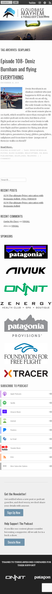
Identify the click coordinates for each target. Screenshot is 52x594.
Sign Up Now (13, 513)
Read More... (7, 147)
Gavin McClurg (11, 221)
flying (4, 153)
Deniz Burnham (38, 150)
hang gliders (16, 153)
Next (47, 578)
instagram (39, 2)
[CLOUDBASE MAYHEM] (23, 16)
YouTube (32, 2)
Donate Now (14, 542)
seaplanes (20, 156)
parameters (7, 156)
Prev (5, 578)
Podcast (16, 150)
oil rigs (43, 153)
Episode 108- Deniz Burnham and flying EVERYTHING (18, 69)
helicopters (31, 153)
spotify (44, 2)
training (32, 156)
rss (49, 2)
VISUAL (26, 221)
